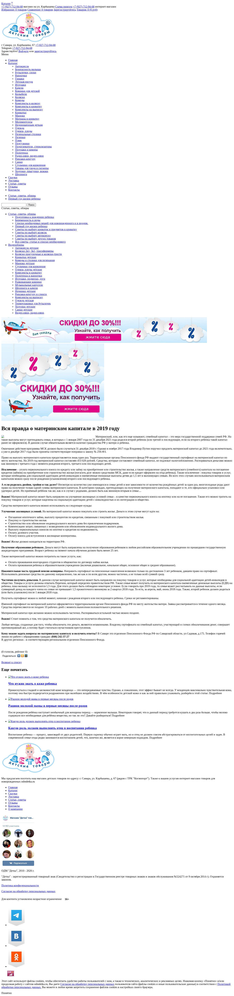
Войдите (24, 51)
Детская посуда (24, 81)
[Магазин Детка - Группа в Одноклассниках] (16, 966)
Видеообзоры (16, 244)
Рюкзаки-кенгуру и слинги (31, 294)
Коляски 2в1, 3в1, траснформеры (34, 251)
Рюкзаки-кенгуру (25, 158)
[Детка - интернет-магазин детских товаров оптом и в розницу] (28, 41)
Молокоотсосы (23, 121)
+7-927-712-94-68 (45, 45)
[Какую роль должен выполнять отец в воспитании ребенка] (44, 721)
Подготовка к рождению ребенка (34, 217)
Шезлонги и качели (26, 288)
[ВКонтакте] (19, 655)
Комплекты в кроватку (28, 106)
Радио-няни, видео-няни (29, 155)
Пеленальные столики (28, 134)
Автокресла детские (27, 247)
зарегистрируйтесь (45, 51)
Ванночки (21, 75)
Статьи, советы (17, 183)
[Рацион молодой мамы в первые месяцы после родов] (40, 699)
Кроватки (20, 112)
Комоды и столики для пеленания (35, 260)
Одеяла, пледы (23, 131)
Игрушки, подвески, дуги (30, 278)
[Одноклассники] (22, 655)
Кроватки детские (25, 257)
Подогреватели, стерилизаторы (33, 146)
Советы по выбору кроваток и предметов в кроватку (46, 229)
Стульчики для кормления (30, 165)
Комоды (19, 100)
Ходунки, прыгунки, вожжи (31, 171)
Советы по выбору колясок (31, 232)
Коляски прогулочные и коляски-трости (38, 254)
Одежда (19, 128)
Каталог (6, 3)
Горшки (19, 78)
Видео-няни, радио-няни (29, 312)
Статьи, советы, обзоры (15, 208)
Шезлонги (21, 174)
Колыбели (21, 94)
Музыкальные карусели (29, 285)
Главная (12, 60)
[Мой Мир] (26, 655)
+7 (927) (12, 6)
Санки (19, 162)
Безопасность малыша (28, 69)
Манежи (20, 115)
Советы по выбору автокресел (33, 235)
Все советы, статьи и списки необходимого (40, 241)
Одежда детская (24, 300)
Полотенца (21, 152)
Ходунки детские (25, 306)
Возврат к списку (11, 662)
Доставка (13, 180)
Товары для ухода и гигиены (32, 168)
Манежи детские (25, 263)
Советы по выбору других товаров (35, 238)
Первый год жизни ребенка (31, 226)
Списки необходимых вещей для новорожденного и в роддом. (51, 223)
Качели (19, 87)
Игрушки (20, 84)
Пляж (18, 140)
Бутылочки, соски (25, 72)
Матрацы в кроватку (27, 118)
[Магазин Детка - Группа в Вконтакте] (16, 945)
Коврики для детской (27, 91)
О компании (15, 809)
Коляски (20, 97)
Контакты (14, 189)
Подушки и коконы (26, 149)
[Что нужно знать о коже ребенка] (28, 676)
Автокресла (22, 66)
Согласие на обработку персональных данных (28, 891)
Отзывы (13, 186)
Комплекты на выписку (29, 109)
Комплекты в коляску (27, 103)
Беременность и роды (27, 220)
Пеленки (20, 137)
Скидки (12, 177)
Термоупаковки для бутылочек (33, 303)
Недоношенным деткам (29, 124)
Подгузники (22, 143)
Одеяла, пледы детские (28, 269)
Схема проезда (63, 6)
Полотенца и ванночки (28, 275)
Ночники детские (25, 291)
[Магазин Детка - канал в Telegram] (16, 924)
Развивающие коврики (28, 281)
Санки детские (23, 309)
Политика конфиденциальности (20, 885)
